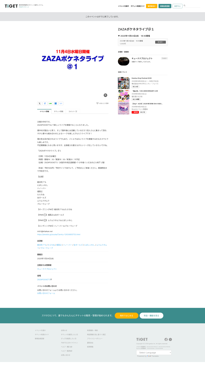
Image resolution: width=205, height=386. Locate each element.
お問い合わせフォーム (46, 293)
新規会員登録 (165, 6)
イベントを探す (123, 6)
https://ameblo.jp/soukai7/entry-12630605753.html (58, 234)
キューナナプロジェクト (47, 269)
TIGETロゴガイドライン (69, 343)
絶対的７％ (41, 245)
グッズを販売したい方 (68, 338)
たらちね (51, 245)
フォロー (164, 58)
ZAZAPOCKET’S (44, 279)
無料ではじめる (126, 315)
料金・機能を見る (151, 315)
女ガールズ (78, 245)
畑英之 (59, 245)
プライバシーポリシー (94, 338)
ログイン (177, 6)
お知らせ (64, 330)
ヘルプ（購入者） (67, 347)
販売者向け (152, 6)
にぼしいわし (89, 245)
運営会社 (90, 343)
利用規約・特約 (92, 330)
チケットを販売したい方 (69, 334)
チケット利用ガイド (138, 6)
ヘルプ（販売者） (67, 351)
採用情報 (90, 347)
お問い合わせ (65, 355)
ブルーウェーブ (47, 248)
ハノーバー (67, 245)
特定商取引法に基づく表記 (96, 334)
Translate (155, 356)
